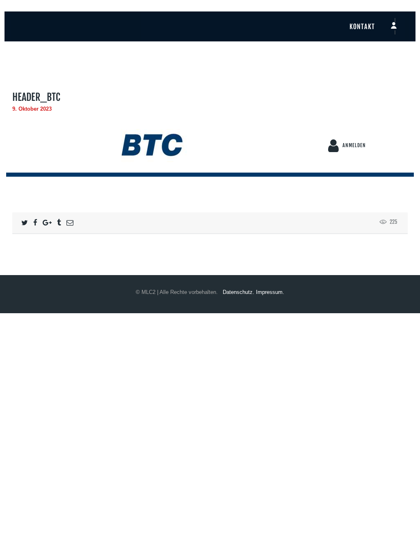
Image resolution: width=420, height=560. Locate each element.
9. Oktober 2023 (32, 109)
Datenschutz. (238, 292)
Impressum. (270, 292)
